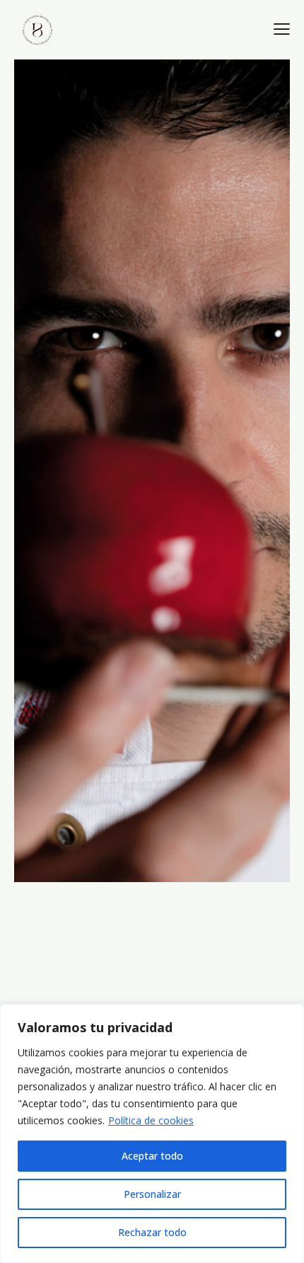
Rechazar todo (152, 1232)
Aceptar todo (152, 1155)
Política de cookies (151, 1120)
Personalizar (152, 1194)
